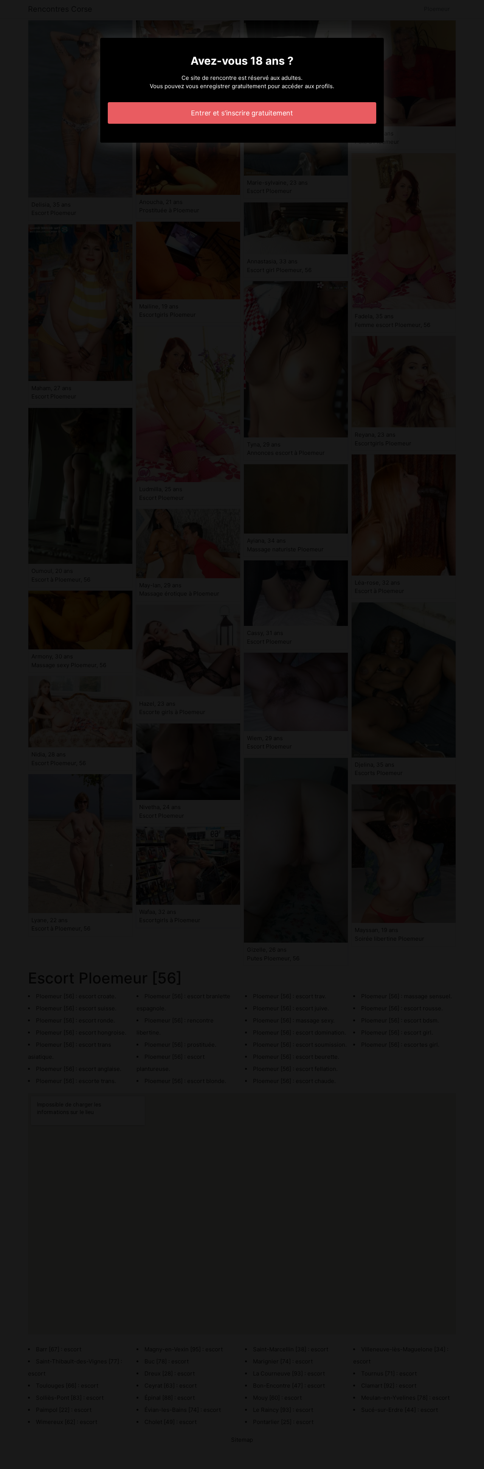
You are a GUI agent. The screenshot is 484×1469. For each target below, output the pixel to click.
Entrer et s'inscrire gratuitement (242, 113)
